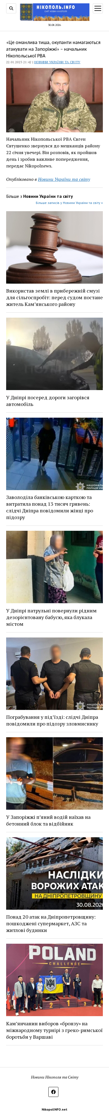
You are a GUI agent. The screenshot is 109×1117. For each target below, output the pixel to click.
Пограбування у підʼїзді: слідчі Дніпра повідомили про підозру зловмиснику (52, 720)
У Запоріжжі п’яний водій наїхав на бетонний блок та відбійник (48, 820)
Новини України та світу (57, 62)
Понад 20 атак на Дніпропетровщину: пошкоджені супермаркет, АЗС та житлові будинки (51, 923)
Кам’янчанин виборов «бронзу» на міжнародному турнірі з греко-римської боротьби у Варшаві (54, 1030)
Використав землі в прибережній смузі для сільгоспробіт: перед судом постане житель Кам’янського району (54, 297)
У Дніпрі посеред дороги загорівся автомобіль (47, 400)
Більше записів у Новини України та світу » (69, 203)
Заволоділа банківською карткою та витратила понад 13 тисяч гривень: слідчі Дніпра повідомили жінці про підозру (49, 507)
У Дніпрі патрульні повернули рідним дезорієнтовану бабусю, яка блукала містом (51, 617)
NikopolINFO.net (54, 1109)
